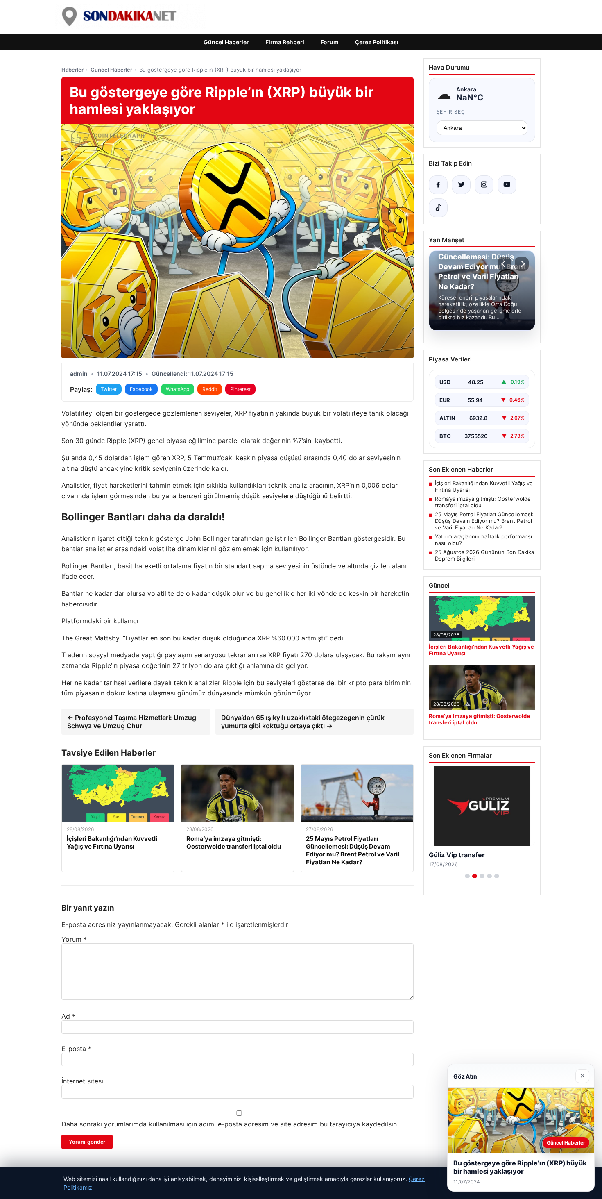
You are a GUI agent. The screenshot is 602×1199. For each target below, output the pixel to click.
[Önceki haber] (504, 264)
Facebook (141, 389)
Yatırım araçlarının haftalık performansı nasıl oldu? (483, 539)
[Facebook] (438, 184)
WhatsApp (177, 389)
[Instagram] (484, 184)
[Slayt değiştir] (467, 876)
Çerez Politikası (376, 42)
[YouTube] (507, 184)
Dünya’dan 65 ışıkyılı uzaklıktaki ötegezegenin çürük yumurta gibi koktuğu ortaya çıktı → (303, 721)
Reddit (209, 389)
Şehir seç (451, 112)
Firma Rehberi (284, 42)
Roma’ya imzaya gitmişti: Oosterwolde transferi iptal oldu (483, 502)
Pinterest (240, 389)
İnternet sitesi (82, 1081)
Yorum (74, 939)
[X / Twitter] (461, 184)
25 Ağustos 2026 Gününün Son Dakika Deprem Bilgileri (484, 555)
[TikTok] (438, 207)
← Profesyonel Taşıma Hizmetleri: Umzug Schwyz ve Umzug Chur (131, 721)
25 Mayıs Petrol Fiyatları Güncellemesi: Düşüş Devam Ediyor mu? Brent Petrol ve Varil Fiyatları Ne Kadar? (484, 521)
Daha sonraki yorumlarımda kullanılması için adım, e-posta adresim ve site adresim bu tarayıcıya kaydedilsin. (229, 1124)
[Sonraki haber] (522, 264)
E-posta (76, 1049)
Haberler (72, 69)
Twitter (109, 389)
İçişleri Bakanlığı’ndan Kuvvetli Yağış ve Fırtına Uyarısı (484, 486)
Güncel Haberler (226, 42)
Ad (68, 1016)
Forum (330, 42)
